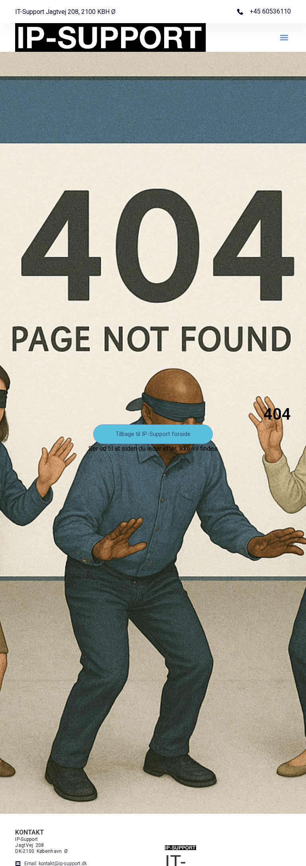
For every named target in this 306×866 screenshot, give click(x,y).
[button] (284, 37)
